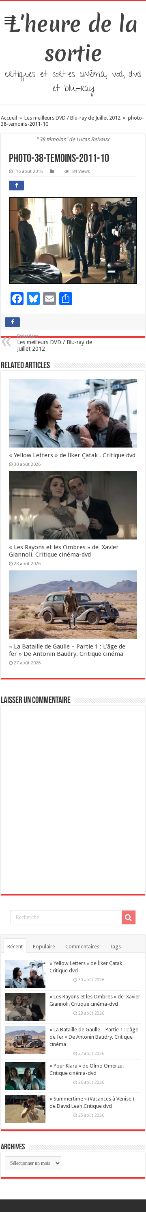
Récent (15, 946)
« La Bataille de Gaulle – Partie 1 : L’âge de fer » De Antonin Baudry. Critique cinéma (67, 650)
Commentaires (82, 946)
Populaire (44, 946)
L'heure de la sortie (73, 38)
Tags (115, 946)
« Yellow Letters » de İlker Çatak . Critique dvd (72, 455)
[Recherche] (128, 917)
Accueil (9, 118)
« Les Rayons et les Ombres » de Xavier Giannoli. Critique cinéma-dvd (64, 551)
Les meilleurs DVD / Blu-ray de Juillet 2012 (72, 118)
